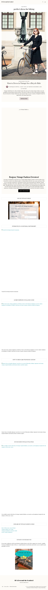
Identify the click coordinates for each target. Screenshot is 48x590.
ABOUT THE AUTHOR (24, 190)
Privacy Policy (6, 586)
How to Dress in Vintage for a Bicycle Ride (24, 83)
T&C (2, 586)
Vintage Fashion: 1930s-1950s (24, 81)
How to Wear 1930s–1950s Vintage (9, 528)
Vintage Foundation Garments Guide (9, 530)
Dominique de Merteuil (14, 86)
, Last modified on (31, 86)
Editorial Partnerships (13, 586)
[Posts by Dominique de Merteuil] (7, 86)
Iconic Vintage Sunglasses (7, 532)
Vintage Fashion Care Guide (7, 529)
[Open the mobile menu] (45, 2)
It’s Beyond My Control (7, 2)
